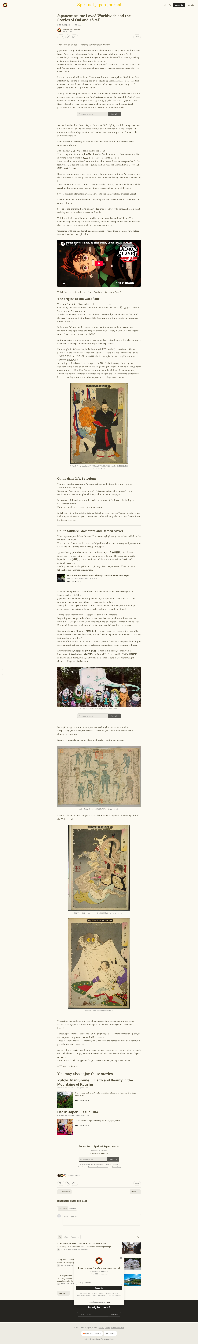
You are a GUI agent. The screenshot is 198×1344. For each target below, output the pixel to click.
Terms (107, 1328)
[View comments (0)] (67, 36)
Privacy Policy (116, 1295)
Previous (66, 1192)
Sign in (191, 5)
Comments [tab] (63, 1208)
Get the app (110, 1333)
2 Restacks (77, 1175)
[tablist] (67, 1208)
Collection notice (117, 1328)
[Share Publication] (170, 5)
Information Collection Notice (98, 1295)
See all (62, 1293)
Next (133, 1192)
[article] (99, 1248)
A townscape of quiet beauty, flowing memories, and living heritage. (84, 1246)
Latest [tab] (66, 1237)
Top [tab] (60, 1237)
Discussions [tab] (75, 1237)
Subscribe (179, 5)
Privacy (101, 1328)
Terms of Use (110, 1293)
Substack (87, 1339)
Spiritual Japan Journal (71, 29)
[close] (121, 1258)
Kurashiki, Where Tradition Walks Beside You (82, 1243)
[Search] (164, 5)
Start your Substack (93, 1333)
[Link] (54, 299)
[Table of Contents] (2, 672)
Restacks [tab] (72, 1208)
